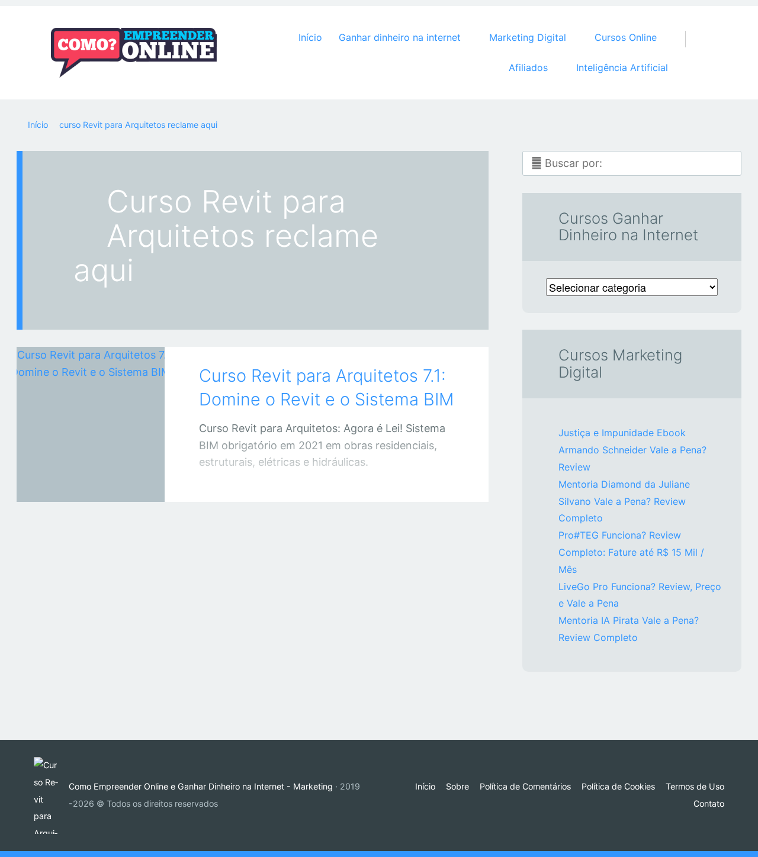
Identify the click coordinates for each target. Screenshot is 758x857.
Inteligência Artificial (622, 67)
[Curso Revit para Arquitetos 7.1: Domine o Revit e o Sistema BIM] (91, 408)
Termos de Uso (695, 786)
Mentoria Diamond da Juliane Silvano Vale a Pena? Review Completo (624, 501)
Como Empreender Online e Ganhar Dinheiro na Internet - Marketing (201, 786)
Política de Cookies (618, 786)
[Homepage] (134, 53)
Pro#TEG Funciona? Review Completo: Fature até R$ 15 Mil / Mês (631, 552)
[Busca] (691, 27)
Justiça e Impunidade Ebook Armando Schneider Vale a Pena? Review (632, 450)
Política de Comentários (525, 786)
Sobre (457, 786)
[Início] (51, 795)
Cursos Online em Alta (79, 481)
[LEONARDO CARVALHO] (105, 479)
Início (310, 37)
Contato (708, 803)
